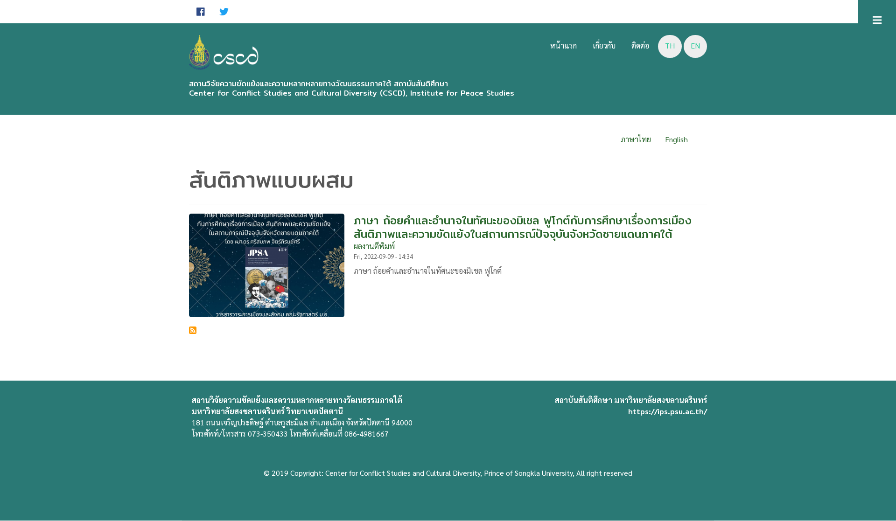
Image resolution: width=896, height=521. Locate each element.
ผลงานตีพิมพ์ (374, 246)
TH (670, 45)
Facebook (200, 11)
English (676, 139)
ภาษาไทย (636, 139)
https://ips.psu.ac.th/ (667, 411)
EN (695, 45)
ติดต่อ (640, 45)
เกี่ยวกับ (604, 45)
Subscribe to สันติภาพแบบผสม (192, 330)
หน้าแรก (563, 45)
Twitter (224, 11)
